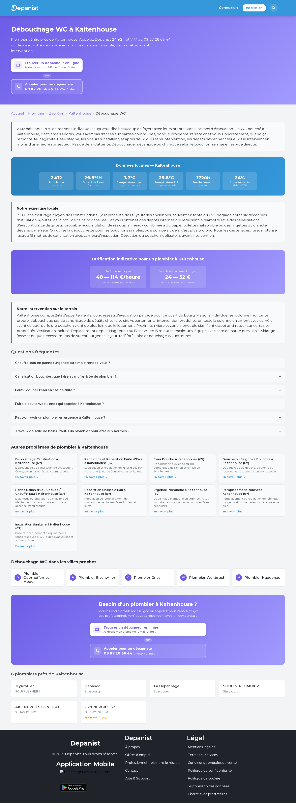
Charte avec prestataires (207, 794)
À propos (132, 747)
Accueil (17, 113)
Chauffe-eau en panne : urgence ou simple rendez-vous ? (148, 363)
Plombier (36, 113)
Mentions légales (201, 747)
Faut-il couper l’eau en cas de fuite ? (148, 390)
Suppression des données (208, 786)
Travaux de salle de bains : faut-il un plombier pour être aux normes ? (148, 431)
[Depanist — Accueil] (24, 7)
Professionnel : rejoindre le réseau (152, 763)
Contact (131, 770)
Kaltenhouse (80, 113)
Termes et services (202, 755)
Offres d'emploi (137, 755)
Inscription (254, 8)
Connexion (228, 8)
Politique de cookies (204, 778)
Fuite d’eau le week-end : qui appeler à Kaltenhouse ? (148, 404)
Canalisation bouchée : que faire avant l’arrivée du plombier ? (148, 377)
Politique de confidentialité (210, 770)
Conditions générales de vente (212, 763)
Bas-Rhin (56, 113)
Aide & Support (137, 778)
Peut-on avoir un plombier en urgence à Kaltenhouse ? (148, 418)
